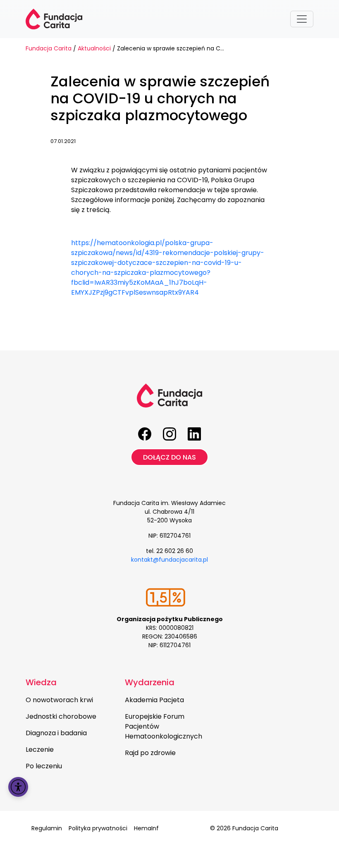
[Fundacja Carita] (54, 19)
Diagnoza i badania (56, 733)
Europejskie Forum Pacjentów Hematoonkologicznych (163, 726)
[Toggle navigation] (301, 19)
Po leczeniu (44, 766)
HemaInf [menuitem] (146, 828)
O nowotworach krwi (59, 700)
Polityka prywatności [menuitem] (98, 828)
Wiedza (41, 682)
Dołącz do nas (169, 457)
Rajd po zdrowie (150, 753)
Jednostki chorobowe (61, 716)
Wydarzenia (149, 682)
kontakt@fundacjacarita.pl (169, 559)
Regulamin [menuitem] (46, 828)
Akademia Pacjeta (154, 700)
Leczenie (40, 749)
